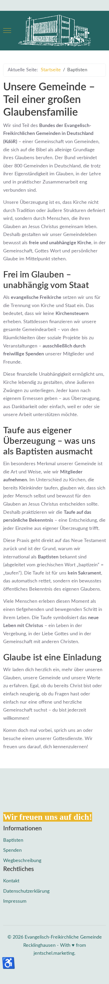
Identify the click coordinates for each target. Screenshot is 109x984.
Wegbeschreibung (22, 860)
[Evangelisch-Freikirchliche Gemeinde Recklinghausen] (54, 30)
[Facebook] (5, 5)
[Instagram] (17, 5)
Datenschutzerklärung (26, 891)
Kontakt (11, 881)
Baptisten (13, 840)
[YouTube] (29, 5)
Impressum (14, 901)
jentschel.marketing (54, 953)
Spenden (12, 850)
